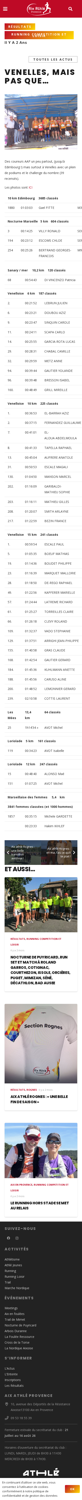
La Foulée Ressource (19, 1337)
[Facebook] (8, 1238)
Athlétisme (12, 1259)
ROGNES (31, 1089)
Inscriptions (13, 1380)
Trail (8, 1282)
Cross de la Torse (17, 1342)
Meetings (11, 1308)
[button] (5, 9)
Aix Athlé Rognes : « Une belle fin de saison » (39, 1099)
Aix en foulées (14, 1314)
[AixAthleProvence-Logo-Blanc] (39, 8)
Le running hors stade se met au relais (39, 1205)
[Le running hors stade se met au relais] (41, 1150)
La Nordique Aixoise (19, 1348)
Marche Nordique (17, 1288)
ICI (30, 187)
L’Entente (11, 1374)
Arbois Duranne (16, 1331)
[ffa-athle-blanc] (41, 1473)
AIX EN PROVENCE (21, 1184)
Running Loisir (14, 1276)
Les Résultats (14, 1385)
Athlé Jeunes (13, 1265)
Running (10, 1271)
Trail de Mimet (15, 1319)
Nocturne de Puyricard (20, 1325)
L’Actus (10, 1368)
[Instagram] (17, 1238)
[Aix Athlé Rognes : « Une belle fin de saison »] (41, 1043)
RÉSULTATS (17, 938)
